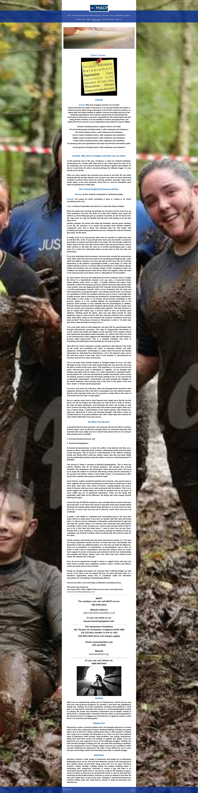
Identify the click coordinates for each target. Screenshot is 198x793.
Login (133, 789)
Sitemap (70, 789)
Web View (132, 790)
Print (66, 789)
